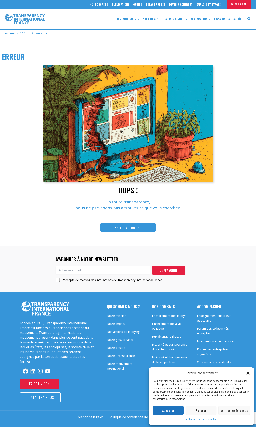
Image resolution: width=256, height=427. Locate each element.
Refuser (201, 410)
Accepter (168, 410)
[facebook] (25, 371)
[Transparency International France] (25, 18)
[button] (248, 373)
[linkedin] (33, 371)
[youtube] (47, 371)
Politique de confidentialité (201, 419)
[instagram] (40, 371)
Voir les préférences (234, 410)
